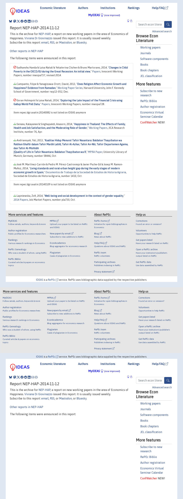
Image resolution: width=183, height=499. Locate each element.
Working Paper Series (70, 87)
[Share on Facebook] (22, 21)
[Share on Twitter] (18, 21)
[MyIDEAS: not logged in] (129, 20)
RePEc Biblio (148, 101)
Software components (154, 58)
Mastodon (65, 42)
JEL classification (151, 76)
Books (144, 64)
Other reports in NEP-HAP (26, 51)
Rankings (134, 7)
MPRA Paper (95, 152)
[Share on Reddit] (25, 21)
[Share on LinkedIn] (29, 21)
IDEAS (39, 279)
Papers (96, 71)
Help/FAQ (158, 7)
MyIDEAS (104, 15)
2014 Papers (21, 199)
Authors (83, 7)
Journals (145, 53)
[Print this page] (36, 21)
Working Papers (98, 127)
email (45, 42)
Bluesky (81, 42)
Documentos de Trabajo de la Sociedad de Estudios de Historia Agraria (85, 172)
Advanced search (162, 31)
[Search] (168, 24)
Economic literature (53, 7)
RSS (52, 42)
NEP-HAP (44, 33)
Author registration (152, 106)
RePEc (52, 279)
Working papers (150, 47)
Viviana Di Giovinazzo (38, 38)
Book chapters (149, 70)
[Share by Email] (32, 21)
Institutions (107, 7)
